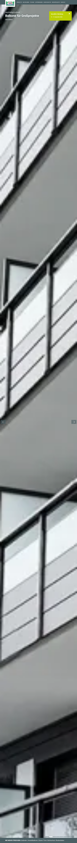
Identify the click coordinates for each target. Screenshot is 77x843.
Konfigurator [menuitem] (47, 2)
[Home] (10, 3)
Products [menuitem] (19, 2)
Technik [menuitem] (32, 2)
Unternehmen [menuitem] (39, 2)
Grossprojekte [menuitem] (56, 2)
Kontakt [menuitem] (63, 2)
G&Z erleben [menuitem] (26, 2)
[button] (73, 422)
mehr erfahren (9, 19)
